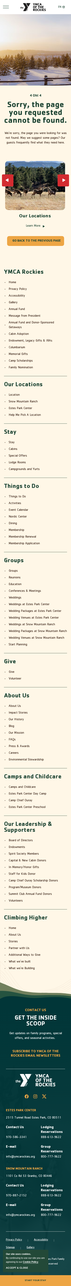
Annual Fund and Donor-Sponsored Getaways (31, 325)
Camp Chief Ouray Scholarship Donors (33, 880)
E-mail (11, 1147)
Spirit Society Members (24, 854)
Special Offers (18, 456)
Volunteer (15, 678)
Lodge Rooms (17, 462)
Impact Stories (18, 713)
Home (12, 282)
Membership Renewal (22, 537)
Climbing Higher (26, 918)
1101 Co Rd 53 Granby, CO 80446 (29, 1176)
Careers (14, 753)
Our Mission (16, 733)
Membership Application (24, 543)
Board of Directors (21, 840)
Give (10, 662)
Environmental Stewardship (26, 759)
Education (15, 584)
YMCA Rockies (24, 272)
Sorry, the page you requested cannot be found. (35, 113)
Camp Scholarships (21, 361)
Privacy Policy (18, 289)
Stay (10, 432)
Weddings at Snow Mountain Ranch (32, 624)
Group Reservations (52, 1149)
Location (14, 395)
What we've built (20, 961)
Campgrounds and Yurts (24, 469)
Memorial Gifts (18, 354)
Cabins (13, 449)
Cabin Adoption (19, 334)
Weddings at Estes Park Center (29, 604)
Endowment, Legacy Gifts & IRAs (30, 340)
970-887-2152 (16, 1195)
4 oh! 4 (35, 96)
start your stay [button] (35, 1280)
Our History (16, 719)
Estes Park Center (20, 408)
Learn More (35, 226)
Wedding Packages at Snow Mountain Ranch (38, 631)
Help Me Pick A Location (25, 415)
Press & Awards (19, 746)
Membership (16, 530)
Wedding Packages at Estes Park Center (35, 611)
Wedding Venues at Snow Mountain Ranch (36, 638)
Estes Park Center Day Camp (27, 794)
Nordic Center (18, 516)
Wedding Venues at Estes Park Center (34, 618)
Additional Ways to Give (24, 955)
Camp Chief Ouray (20, 800)
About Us (17, 696)
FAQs (12, 739)
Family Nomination (21, 367)
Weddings (15, 597)
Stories (13, 941)
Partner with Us (19, 948)
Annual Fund (17, 309)
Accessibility (17, 296)
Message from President (24, 316)
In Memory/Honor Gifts (24, 867)
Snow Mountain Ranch (23, 401)
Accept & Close (17, 1267)
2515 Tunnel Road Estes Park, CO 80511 (33, 1117)
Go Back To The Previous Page (36, 241)
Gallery (13, 302)
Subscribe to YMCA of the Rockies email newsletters (35, 1054)
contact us (35, 1010)
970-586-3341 (16, 1137)
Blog (11, 726)
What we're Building (22, 968)
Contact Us (15, 1127)
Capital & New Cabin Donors (27, 860)
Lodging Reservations (52, 1130)
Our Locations (35, 216)
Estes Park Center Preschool (27, 807)
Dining (13, 523)
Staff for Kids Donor (22, 874)
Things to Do (21, 487)
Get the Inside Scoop (36, 1021)
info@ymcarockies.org (20, 1157)
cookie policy (30, 1262)
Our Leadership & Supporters (28, 828)
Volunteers (16, 901)
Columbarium (17, 347)
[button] (7, 180)
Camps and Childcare (33, 777)
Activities (15, 503)
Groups (14, 561)
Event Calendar (18, 510)
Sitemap (10, 1247)
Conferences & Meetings (25, 591)
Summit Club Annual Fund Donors (30, 894)
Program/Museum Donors (25, 887)
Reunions (15, 577)
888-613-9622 (51, 1137)
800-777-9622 (51, 1157)
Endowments (17, 847)
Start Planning (18, 644)
